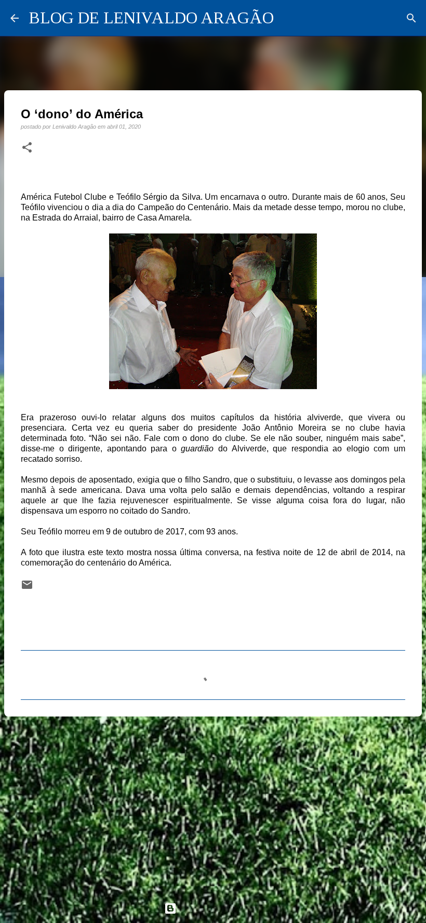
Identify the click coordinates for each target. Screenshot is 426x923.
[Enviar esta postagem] (27, 588)
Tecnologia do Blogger (219, 908)
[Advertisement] (213, 804)
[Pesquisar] (411, 18)
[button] (27, 148)
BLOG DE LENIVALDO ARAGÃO (151, 17)
